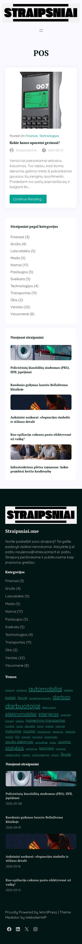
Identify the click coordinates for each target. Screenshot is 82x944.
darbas (61, 697)
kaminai (9, 720)
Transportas (20, 293)
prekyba (25, 736)
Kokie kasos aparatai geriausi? (35, 142)
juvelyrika (66, 714)
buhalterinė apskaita (40, 698)
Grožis (15, 244)
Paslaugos (19, 272)
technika (46, 748)
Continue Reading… (29, 200)
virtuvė (55, 754)
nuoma (29, 731)
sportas (64, 741)
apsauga (9, 690)
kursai (19, 726)
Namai (16, 265)
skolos (53, 742)
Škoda (66, 754)
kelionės (20, 720)
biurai (22, 697)
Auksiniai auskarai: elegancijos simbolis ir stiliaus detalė (40, 419)
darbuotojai (22, 706)
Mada (15, 258)
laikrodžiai (30, 726)
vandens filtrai (12, 754)
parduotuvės (44, 731)
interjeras (48, 714)
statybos (14, 748)
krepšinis (9, 726)
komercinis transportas (45, 720)
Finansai (32, 136)
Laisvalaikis (20, 251)
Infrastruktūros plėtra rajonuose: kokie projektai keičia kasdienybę (39, 469)
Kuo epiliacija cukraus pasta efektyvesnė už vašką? (40, 436)
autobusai (21, 690)
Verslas (16, 307)
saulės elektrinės (19, 741)
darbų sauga (49, 707)
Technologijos (49, 136)
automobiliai (45, 688)
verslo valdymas (40, 754)
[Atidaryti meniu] (41, 30)
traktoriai (60, 748)
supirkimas (31, 748)
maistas (49, 726)
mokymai (13, 731)
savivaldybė (41, 742)
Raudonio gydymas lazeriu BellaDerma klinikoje (39, 387)
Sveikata (17, 279)
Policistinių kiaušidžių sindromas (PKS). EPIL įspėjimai (40, 369)
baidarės (68, 690)
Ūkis (13, 300)
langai (40, 726)
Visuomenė (19, 314)
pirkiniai (9, 736)
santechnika (50, 736)
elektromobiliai (21, 714)
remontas (37, 736)
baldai (10, 697)
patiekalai (70, 731)
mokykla (60, 726)
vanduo (26, 754)
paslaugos (57, 731)
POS (17, 736)
